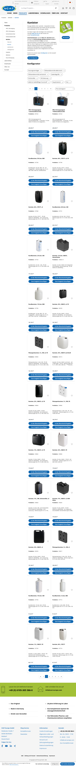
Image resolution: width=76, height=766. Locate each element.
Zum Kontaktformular (66, 743)
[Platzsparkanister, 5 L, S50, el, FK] (39, 342)
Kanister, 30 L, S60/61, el (35, 547)
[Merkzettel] (66, 8)
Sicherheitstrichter (10, 34)
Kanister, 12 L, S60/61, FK (35, 644)
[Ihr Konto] (70, 8)
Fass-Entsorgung (10, 57)
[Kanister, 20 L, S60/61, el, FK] (39, 390)
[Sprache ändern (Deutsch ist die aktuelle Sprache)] (71, 2)
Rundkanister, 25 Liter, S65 (36, 255)
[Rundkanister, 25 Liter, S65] (39, 245)
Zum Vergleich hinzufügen (39, 135)
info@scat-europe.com (53, 690)
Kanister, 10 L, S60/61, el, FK (36, 450)
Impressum (43, 748)
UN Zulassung (45, 78)
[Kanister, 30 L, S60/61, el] (39, 536)
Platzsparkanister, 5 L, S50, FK (61, 401)
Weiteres (8, 55)
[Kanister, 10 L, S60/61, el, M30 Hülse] (63, 488)
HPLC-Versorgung (10, 28)
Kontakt (6, 70)
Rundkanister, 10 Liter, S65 (36, 596)
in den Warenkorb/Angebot (39, 132)
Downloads (7, 64)
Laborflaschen (10, 47)
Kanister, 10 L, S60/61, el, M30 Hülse (61, 499)
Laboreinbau (8, 60)
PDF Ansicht (66, 37)
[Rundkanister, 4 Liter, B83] (63, 585)
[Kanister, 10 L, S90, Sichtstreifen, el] (39, 488)
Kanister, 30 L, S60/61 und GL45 (61, 353)
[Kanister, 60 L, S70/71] (63, 633)
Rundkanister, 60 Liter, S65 (60, 207)
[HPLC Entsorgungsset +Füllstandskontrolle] (63, 99)
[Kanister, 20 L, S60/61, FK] (63, 439)
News (5, 22)
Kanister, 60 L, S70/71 (58, 644)
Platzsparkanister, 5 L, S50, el (61, 547)
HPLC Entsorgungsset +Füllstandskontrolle (58, 110)
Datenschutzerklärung (46, 745)
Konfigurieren (55, 764)
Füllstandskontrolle (10, 36)
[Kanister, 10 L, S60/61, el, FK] (39, 439)
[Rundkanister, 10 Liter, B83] (39, 293)
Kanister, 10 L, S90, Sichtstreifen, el (38, 498)
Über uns (7, 67)
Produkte (7, 25)
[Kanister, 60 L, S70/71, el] (39, 196)
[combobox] (36, 8)
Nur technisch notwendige (42, 764)
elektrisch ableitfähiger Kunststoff (38, 82)
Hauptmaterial (56, 82)
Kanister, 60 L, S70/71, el (35, 207)
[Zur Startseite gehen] (8, 8)
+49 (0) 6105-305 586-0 (67, 731)
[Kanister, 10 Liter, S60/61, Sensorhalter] (63, 245)
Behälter (8, 39)
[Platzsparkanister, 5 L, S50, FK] (63, 390)
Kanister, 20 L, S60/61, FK (59, 450)
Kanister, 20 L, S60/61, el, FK (36, 401)
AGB (22, 755)
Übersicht (9, 42)
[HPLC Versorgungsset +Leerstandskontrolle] (39, 99)
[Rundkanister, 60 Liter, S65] (63, 196)
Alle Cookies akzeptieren (67, 764)
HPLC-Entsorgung (10, 31)
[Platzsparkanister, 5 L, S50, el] (63, 536)
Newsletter (23, 734)
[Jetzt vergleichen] (63, 8)
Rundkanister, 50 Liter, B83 (36, 158)
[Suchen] (55, 8)
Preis (67, 82)
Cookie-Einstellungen (46, 731)
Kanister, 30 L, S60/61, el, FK (60, 304)
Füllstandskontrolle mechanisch (37, 74)
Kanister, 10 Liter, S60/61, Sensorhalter (59, 256)
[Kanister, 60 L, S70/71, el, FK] (63, 148)
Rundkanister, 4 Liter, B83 (60, 596)
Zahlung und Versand (29, 755)
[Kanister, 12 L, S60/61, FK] (39, 633)
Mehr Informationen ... (14, 764)
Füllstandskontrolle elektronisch (53, 70)
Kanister (9, 44)
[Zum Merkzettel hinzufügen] (47, 104)
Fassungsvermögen (33, 70)
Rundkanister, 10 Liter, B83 (36, 304)
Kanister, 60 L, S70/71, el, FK (60, 158)
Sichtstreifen (32, 78)
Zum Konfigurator (33, 58)
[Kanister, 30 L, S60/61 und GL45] (63, 342)
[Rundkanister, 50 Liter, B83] (39, 148)
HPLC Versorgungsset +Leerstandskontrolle (34, 110)
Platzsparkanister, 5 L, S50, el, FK (38, 353)
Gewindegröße (55, 74)
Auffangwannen (10, 49)
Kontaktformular (25, 731)
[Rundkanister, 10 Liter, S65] (39, 585)
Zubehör (8, 52)
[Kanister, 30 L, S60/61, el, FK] (63, 293)
